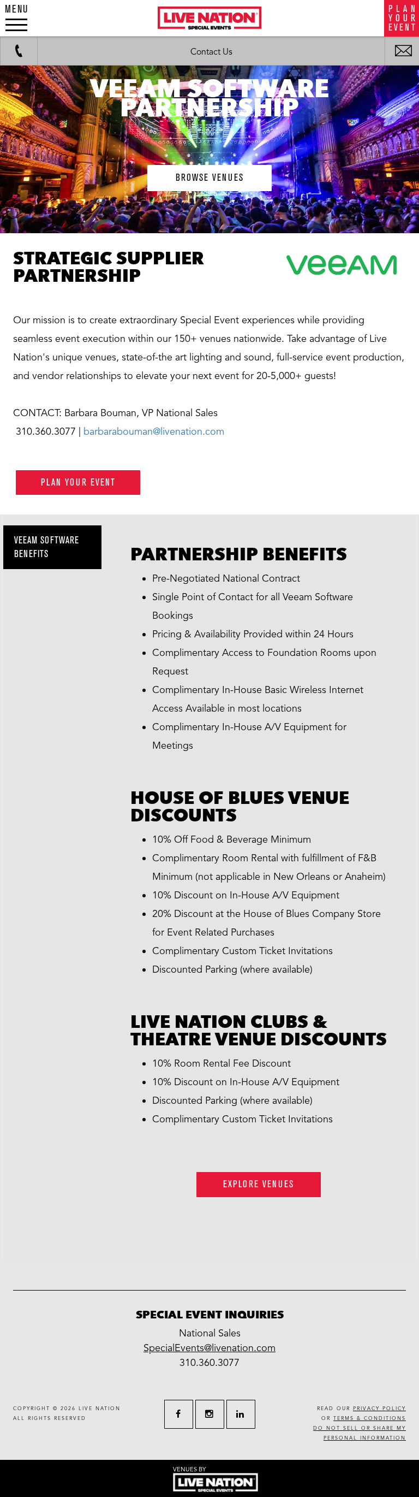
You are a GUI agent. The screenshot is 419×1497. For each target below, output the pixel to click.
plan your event (78, 482)
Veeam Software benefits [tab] (46, 547)
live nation (100, 1409)
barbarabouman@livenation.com (153, 431)
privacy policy (379, 1409)
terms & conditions (369, 1419)
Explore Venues (258, 1184)
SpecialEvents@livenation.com (209, 1348)
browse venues (210, 178)
